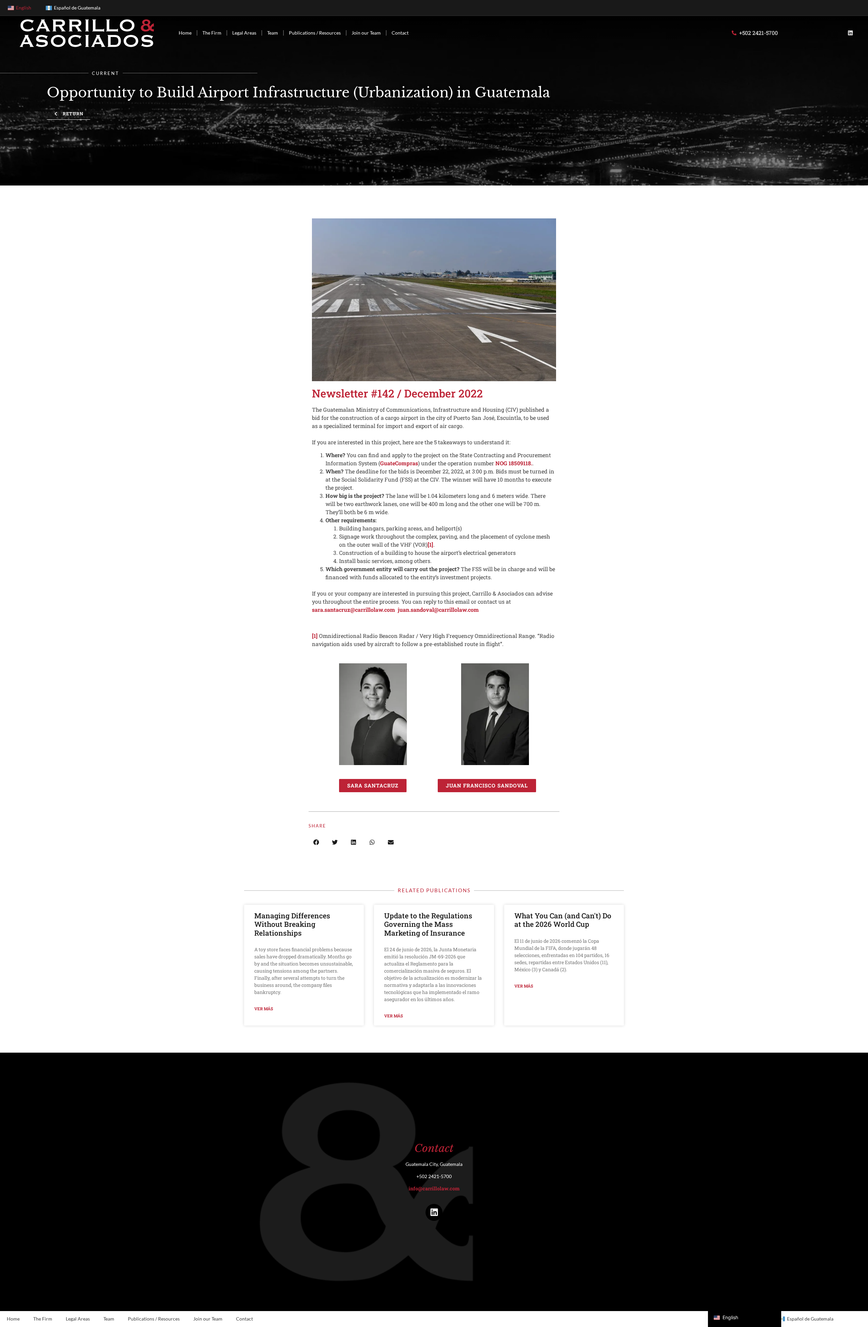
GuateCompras (399, 463)
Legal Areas (244, 33)
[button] (316, 842)
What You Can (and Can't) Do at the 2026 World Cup (562, 920)
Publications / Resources (315, 33)
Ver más (263, 1008)
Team (272, 33)
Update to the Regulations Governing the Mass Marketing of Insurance (428, 924)
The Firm (211, 33)
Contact (400, 33)
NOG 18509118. (513, 463)
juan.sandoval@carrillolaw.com (438, 609)
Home (185, 33)
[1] (430, 544)
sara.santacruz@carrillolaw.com (353, 609)
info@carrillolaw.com (434, 1188)
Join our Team (366, 33)
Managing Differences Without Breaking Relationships (292, 924)
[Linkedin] (850, 32)
